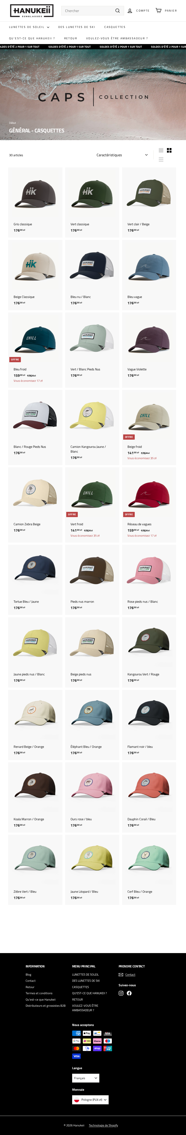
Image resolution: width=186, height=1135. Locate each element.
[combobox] (92, 10)
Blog (28, 974)
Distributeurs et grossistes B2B (46, 1005)
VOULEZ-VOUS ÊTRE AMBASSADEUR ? (117, 38)
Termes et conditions (39, 993)
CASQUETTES (115, 27)
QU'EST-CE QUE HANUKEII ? (32, 38)
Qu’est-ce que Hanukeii (41, 999)
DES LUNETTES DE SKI (76, 27)
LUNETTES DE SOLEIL (27, 27)
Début (12, 123)
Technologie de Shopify (103, 1125)
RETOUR (70, 38)
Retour (30, 987)
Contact (31, 980)
